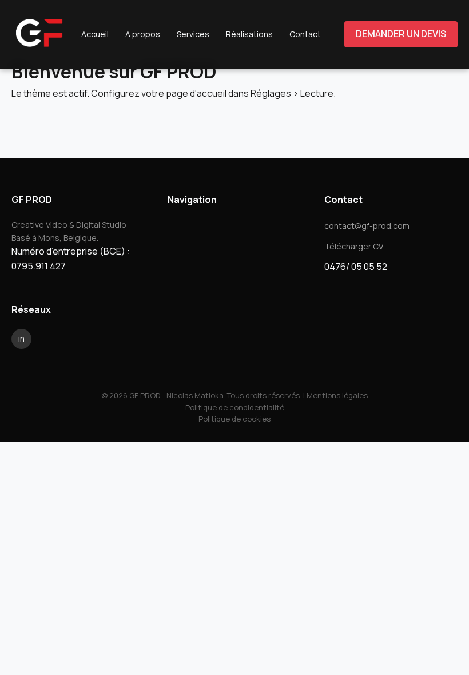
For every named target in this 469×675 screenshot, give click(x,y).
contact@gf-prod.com (367, 225)
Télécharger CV (353, 246)
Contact (305, 34)
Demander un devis (401, 33)
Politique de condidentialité (234, 407)
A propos (142, 34)
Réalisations (249, 34)
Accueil (95, 34)
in (21, 338)
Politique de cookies (234, 419)
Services (193, 34)
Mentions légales (337, 395)
